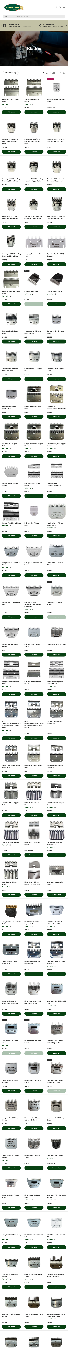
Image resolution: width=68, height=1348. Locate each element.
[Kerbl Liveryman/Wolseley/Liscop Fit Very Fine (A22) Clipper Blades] (33, 709)
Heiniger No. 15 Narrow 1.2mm (55, 564)
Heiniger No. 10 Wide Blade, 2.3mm (11, 564)
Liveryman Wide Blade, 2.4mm (32, 1196)
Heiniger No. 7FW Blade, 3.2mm (10, 645)
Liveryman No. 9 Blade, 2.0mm (32, 1156)
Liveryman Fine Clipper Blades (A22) (32, 962)
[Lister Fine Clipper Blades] (11, 830)
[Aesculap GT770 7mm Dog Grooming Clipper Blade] (11, 204)
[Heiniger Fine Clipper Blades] (11, 511)
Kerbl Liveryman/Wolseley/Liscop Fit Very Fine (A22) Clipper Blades (33, 724)
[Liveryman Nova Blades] (56, 1143)
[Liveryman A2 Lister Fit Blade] (56, 870)
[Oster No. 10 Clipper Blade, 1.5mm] (56, 1222)
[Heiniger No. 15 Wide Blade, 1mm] (11, 590)
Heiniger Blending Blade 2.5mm (10, 484)
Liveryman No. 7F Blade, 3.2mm (55, 1119)
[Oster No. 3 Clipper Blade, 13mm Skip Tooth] (56, 1262)
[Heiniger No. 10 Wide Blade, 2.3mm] (11, 550)
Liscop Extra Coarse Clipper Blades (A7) (11, 766)
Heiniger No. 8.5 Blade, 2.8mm (32, 645)
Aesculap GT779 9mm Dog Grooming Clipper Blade (56, 217)
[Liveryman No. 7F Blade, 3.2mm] (56, 1105)
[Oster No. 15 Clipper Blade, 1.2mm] (33, 1262)
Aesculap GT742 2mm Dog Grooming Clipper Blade (56, 140)
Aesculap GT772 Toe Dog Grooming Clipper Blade (33, 217)
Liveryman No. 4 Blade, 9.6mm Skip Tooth (55, 1042)
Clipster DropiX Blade (54, 291)
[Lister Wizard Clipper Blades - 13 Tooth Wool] (33, 870)
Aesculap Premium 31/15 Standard (55, 255)
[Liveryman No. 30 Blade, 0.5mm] (33, 1028)
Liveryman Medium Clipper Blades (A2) (56, 962)
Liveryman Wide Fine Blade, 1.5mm (56, 1196)
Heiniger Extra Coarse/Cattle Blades (54, 484)
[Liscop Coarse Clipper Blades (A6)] (56, 709)
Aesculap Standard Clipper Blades (11, 292)
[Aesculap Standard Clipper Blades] (11, 279)
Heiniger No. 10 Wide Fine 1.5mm (33, 564)
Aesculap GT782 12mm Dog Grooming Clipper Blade (11, 255)
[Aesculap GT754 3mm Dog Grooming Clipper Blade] (33, 166)
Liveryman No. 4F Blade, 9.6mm (32, 1081)
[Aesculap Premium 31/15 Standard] (56, 241)
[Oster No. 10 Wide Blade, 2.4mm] (11, 1262)
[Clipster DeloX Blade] (33, 279)
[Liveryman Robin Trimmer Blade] (11, 1183)
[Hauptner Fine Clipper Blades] (11, 431)
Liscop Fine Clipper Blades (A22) (33, 766)
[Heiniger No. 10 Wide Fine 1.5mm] (33, 550)
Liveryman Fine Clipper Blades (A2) (9, 962)
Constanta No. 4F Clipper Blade (55, 332)
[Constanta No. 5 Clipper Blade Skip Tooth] (11, 356)
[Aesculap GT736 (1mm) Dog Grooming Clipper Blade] (33, 127)
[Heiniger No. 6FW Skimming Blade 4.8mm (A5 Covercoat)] (33, 590)
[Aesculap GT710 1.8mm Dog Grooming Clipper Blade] (11, 127)
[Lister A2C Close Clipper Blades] (11, 790)
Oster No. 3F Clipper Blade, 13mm (33, 1315)
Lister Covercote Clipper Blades (55, 804)
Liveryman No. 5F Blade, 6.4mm (10, 1119)
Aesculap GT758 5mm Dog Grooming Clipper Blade (56, 180)
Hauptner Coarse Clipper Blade (32, 407)
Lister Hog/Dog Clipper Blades (32, 843)
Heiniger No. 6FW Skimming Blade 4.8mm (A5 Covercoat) (33, 604)
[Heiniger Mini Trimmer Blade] (33, 511)
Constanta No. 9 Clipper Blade (55, 370)
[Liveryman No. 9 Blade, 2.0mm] (33, 1143)
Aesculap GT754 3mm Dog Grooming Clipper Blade (33, 180)
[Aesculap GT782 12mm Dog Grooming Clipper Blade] (11, 241)
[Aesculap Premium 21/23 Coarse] (33, 241)
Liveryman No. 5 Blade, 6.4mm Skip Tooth (55, 1081)
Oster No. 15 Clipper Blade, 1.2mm (33, 1275)
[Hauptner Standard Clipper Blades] (33, 431)
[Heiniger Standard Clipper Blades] (11, 669)
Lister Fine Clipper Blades (10, 842)
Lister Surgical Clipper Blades (9, 883)
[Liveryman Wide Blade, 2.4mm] (33, 1183)
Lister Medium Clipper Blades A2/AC (54, 843)
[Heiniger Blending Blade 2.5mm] (11, 471)
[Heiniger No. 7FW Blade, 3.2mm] (11, 632)
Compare (46, 73)
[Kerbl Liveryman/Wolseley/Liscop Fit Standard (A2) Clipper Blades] (11, 709)
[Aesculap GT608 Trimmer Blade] (56, 87)
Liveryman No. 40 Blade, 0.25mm (10, 1081)
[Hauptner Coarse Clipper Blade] (33, 394)
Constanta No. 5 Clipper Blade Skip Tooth (10, 370)
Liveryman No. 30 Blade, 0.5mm (32, 1042)
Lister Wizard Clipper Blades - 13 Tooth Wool (32, 883)
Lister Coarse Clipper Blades (31, 804)
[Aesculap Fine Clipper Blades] (33, 87)
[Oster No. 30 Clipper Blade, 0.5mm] (11, 1302)
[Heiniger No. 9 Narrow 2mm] (56, 632)
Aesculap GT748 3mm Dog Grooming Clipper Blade (11, 180)
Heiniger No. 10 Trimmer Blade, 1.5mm (55, 524)
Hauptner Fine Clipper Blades (9, 445)
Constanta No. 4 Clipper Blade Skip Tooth (32, 332)
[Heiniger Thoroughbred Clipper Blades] (56, 669)
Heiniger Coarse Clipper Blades (32, 484)
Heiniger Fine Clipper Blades (11, 523)
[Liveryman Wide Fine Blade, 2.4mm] (33, 1222)
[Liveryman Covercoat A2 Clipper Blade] (33, 909)
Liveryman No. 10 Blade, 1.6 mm (56, 1002)
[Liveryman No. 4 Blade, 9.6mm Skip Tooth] (56, 1028)
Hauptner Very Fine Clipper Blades (56, 445)
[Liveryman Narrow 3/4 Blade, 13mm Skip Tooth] (11, 989)
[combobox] (34, 16)
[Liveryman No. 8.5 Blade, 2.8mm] (11, 1143)
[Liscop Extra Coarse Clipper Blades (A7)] (11, 753)
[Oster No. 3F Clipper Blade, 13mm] (33, 1302)
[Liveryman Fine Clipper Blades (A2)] (11, 949)
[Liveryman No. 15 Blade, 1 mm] (11, 1028)
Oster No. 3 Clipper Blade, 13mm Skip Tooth (56, 1275)
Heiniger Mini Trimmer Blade (31, 524)
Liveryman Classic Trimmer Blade (11, 923)
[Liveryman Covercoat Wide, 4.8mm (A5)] (56, 909)
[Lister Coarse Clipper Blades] (33, 790)
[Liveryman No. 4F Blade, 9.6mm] (33, 1068)
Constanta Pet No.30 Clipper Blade (9, 407)
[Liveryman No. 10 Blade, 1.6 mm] (56, 989)
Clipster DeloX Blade (31, 291)
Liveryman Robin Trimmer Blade (10, 1196)
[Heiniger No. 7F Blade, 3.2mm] (56, 590)
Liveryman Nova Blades (55, 1155)
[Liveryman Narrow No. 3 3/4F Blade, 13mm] (33, 989)
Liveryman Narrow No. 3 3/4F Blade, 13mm (32, 1002)
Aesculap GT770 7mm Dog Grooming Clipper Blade (11, 217)
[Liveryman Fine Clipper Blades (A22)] (33, 949)
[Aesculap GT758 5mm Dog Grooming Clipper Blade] (56, 166)
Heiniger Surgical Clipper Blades (32, 683)
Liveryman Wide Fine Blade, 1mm (11, 1236)
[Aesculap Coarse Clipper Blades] (11, 87)
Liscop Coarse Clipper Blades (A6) (54, 722)
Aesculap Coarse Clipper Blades (10, 100)
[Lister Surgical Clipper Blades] (11, 870)
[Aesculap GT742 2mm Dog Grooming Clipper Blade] (56, 127)
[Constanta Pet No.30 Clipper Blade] (11, 394)
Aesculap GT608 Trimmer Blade (56, 100)
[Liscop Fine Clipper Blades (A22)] (33, 753)
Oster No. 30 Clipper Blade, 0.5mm (11, 1315)
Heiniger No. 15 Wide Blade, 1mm (11, 603)
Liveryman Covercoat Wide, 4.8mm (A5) (54, 923)
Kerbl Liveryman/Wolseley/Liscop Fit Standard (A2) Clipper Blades (11, 724)
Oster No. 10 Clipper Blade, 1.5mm (56, 1236)
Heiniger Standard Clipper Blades (10, 683)
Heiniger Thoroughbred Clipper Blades (55, 683)
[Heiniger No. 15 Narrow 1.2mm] (56, 550)
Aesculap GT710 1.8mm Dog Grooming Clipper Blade (10, 141)
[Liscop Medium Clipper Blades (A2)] (56, 753)
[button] (60, 7)
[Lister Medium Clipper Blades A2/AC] (56, 830)
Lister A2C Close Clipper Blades (10, 804)
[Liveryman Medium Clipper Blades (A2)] (56, 949)
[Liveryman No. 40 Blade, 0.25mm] (11, 1068)
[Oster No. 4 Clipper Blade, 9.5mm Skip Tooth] (56, 1302)
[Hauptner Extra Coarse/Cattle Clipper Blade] (56, 394)
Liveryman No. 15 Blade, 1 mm (10, 1042)
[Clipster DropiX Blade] (56, 279)
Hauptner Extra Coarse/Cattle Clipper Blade (56, 407)
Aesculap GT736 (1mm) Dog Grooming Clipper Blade (32, 141)
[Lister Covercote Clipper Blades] (56, 790)
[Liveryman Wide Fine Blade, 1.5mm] (56, 1183)
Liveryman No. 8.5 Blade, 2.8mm (10, 1156)
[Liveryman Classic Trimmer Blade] (11, 909)
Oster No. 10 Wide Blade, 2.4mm (10, 1275)
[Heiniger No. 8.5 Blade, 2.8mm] (33, 632)
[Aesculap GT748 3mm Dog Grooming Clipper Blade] (11, 166)
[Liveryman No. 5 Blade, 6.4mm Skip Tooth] (56, 1068)
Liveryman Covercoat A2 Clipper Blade (33, 923)
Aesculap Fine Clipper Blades (31, 100)
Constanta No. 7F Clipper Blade (33, 370)
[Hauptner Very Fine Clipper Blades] (56, 431)
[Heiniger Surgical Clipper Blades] (33, 669)
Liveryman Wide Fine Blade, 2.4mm (33, 1236)
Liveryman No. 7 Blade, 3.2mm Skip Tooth (32, 1119)
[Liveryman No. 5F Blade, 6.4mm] (11, 1105)
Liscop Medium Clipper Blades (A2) (55, 766)
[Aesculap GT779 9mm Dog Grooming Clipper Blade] (56, 204)
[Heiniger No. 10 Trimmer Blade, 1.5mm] (56, 511)
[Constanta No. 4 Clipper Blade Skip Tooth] (33, 319)
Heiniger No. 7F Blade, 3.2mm (54, 603)
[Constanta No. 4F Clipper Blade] (56, 319)
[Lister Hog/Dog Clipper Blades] (33, 830)
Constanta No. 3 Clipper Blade (10, 332)
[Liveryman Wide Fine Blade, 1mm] (11, 1222)
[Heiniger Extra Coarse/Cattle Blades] (56, 471)
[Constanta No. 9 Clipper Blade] (56, 356)
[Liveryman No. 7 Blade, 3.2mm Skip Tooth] (33, 1105)
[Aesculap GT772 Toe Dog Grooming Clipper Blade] (33, 204)
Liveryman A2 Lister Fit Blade (55, 883)
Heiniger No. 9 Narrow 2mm (56, 644)
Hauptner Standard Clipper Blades (33, 445)
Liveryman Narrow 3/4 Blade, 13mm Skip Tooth (10, 1002)
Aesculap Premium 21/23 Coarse (32, 255)
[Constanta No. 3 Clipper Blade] (11, 319)
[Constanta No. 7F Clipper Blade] (33, 356)
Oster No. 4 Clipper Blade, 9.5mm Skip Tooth (56, 1315)
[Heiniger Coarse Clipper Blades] (33, 471)
